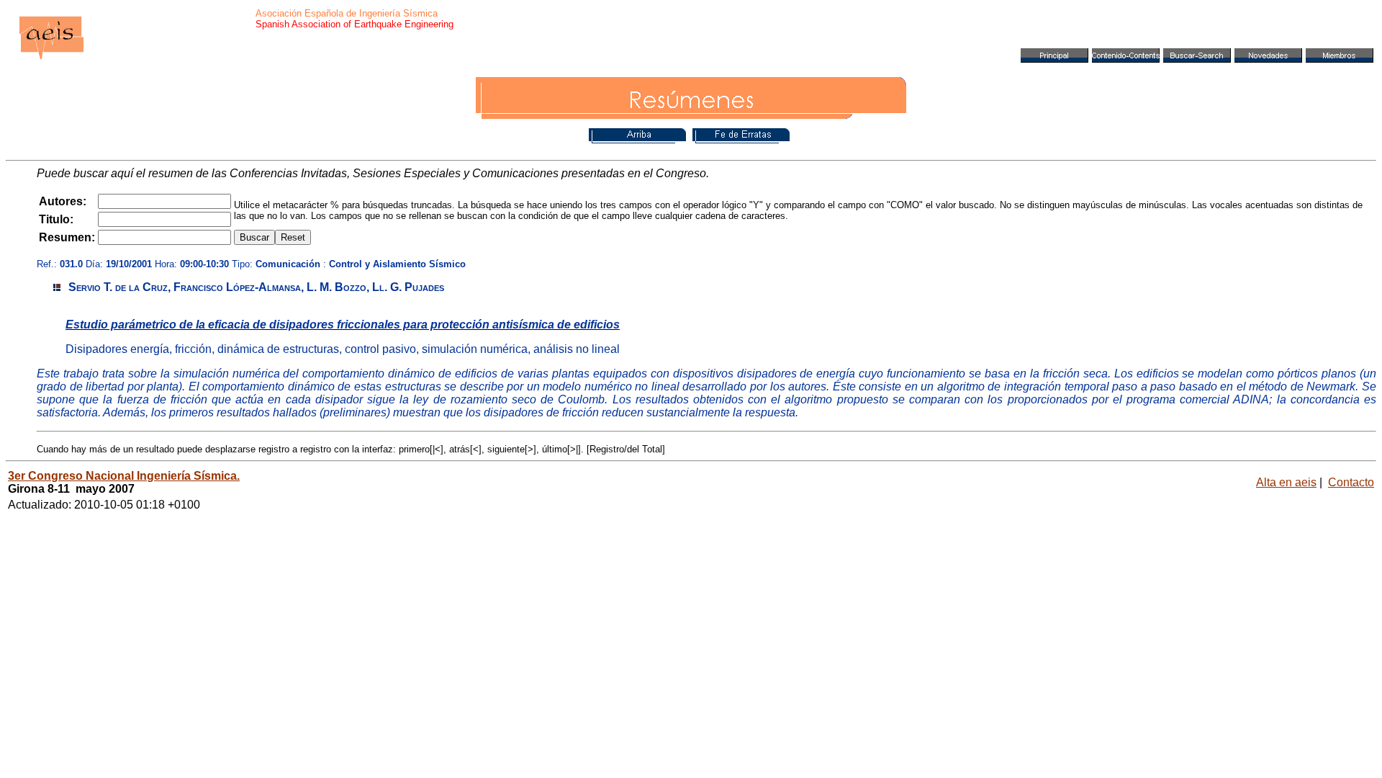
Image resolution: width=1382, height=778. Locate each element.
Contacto (1351, 482)
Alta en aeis (1286, 482)
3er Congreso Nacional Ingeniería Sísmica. (124, 476)
